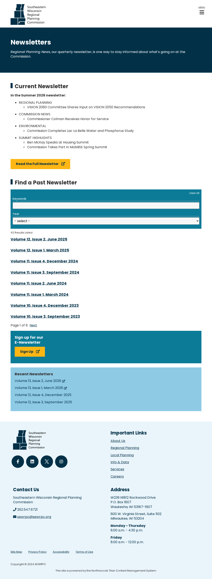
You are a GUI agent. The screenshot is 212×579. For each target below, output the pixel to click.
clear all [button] (194, 193)
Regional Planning (125, 447)
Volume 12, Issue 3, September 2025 (43, 402)
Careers (117, 476)
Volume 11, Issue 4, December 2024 (44, 261)
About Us (118, 440)
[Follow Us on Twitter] (47, 461)
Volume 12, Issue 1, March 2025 (40, 250)
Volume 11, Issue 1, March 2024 (40, 294)
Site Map (16, 552)
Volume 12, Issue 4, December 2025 (43, 394)
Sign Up (26, 351)
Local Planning (122, 455)
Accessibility (61, 552)
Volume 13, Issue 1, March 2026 (39, 387)
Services (117, 469)
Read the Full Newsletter (37, 163)
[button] (201, 10)
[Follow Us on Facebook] (18, 461)
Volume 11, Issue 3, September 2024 (45, 272)
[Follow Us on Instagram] (61, 461)
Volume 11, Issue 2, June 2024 (39, 283)
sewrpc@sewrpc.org (34, 516)
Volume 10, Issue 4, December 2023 (45, 305)
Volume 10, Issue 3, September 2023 (45, 316)
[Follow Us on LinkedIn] (32, 461)
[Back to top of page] (203, 569)
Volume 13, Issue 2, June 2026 (38, 380)
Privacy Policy (37, 552)
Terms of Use (84, 552)
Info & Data (120, 462)
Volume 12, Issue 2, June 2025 (39, 239)
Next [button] (33, 325)
